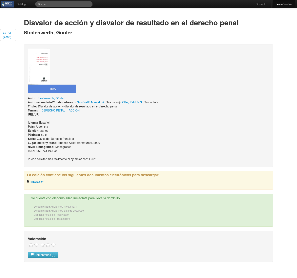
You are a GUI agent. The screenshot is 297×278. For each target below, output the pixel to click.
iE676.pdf (36, 182)
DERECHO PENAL (53, 110)
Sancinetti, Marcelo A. (91, 102)
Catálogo (22, 4)
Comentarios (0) (44, 255)
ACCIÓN (74, 110)
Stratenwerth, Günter (51, 98)
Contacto (261, 4)
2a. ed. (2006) (7, 35)
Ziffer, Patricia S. (132, 102)
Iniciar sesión (284, 4)
